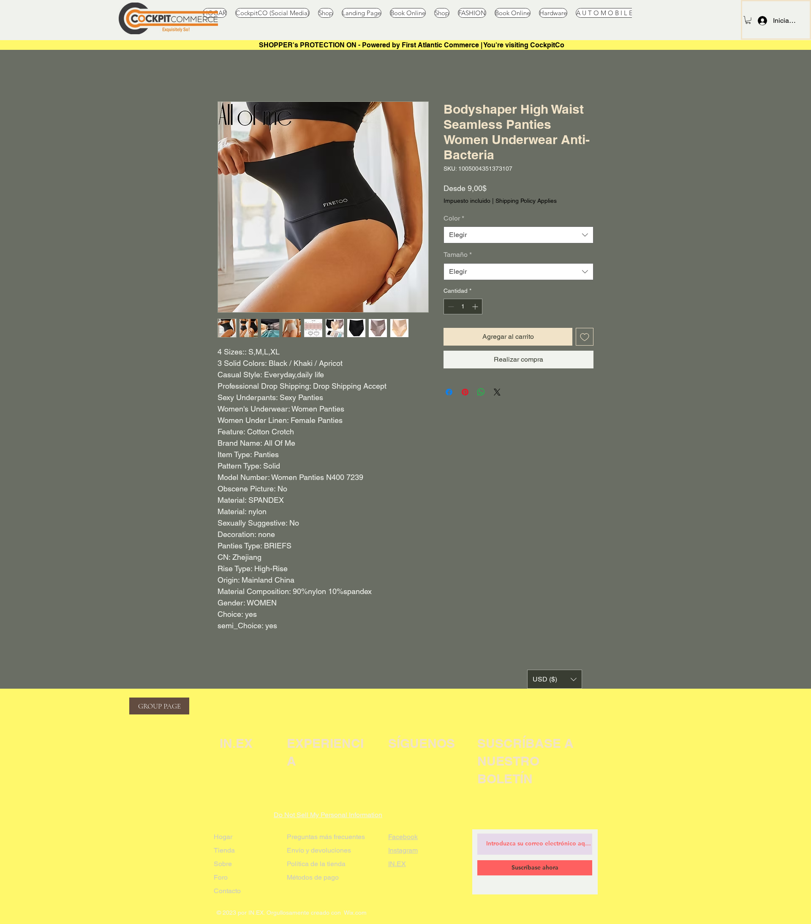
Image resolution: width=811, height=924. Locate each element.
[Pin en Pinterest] (465, 392)
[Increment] (476, 306)
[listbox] (554, 679)
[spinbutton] (463, 306)
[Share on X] (497, 392)
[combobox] (518, 234)
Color (454, 218)
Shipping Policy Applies (526, 200)
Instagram (403, 850)
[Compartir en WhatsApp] (481, 392)
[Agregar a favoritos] (584, 337)
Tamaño (458, 255)
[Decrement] (450, 306)
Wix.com (355, 912)
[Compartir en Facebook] (449, 392)
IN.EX (397, 864)
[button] (748, 20)
